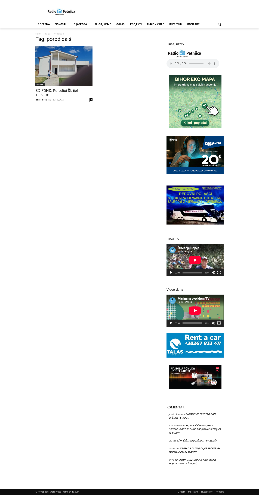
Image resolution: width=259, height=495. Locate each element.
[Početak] (171, 272)
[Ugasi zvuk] (213, 272)
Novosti (40, 84)
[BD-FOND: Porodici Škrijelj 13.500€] (63, 66)
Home (38, 33)
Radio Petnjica (43, 99)
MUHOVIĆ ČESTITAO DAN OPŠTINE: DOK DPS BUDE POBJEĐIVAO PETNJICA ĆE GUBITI (195, 429)
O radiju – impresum (187, 491)
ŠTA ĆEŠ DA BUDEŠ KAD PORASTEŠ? (197, 440)
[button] (219, 24)
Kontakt (220, 491)
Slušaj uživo (207, 491)
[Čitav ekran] (219, 272)
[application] (195, 260)
